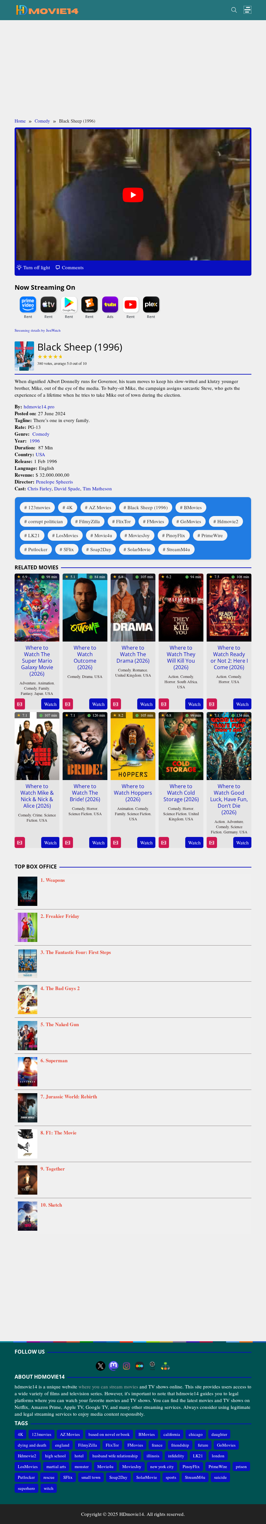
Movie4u (103, 535)
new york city (162, 1466)
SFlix (69, 549)
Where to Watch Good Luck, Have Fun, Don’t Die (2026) (229, 799)
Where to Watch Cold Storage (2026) (181, 793)
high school (55, 1456)
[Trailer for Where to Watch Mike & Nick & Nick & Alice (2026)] (19, 842)
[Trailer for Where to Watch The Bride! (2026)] (67, 842)
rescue (48, 1477)
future (203, 1445)
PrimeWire (212, 535)
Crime (37, 814)
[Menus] (247, 10)
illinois (153, 1456)
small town (91, 1477)
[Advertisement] (133, 68)
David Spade (67, 488)
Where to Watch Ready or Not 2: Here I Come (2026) (229, 657)
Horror (169, 681)
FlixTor (123, 521)
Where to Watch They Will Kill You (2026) (181, 657)
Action (173, 676)
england (62, 1445)
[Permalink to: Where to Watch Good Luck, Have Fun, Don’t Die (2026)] (229, 745)
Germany (230, 831)
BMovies (193, 507)
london (218, 1456)
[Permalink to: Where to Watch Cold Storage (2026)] (181, 745)
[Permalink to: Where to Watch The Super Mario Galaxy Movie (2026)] (37, 606)
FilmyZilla (89, 521)
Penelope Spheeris (54, 481)
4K (69, 507)
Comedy (41, 434)
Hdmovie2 (227, 521)
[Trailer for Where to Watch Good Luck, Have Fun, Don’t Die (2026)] (211, 842)
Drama (87, 676)
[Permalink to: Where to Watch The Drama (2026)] (133, 606)
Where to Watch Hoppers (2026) (133, 793)
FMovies (155, 521)
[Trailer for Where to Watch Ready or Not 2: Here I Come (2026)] (211, 704)
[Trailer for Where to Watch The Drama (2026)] (115, 704)
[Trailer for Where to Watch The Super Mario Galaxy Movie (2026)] (19, 704)
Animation (46, 682)
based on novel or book (109, 1434)
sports (171, 1477)
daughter (219, 1434)
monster (82, 1466)
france (157, 1445)
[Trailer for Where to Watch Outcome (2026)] (67, 704)
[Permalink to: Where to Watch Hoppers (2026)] (133, 745)
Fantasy (26, 693)
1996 (35, 440)
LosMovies (67, 535)
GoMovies (190, 521)
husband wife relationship (115, 1456)
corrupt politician (45, 521)
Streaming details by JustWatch (38, 330)
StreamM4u (178, 549)
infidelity (176, 1456)
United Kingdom (128, 675)
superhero (26, 1488)
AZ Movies (100, 507)
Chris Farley (40, 488)
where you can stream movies (108, 1386)
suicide (220, 1477)
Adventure (27, 682)
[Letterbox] (139, 1366)
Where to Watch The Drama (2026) (133, 654)
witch (49, 1488)
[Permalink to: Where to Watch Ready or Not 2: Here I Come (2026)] (229, 606)
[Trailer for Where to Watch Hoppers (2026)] (115, 842)
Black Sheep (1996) (147, 507)
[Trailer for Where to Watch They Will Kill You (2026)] (163, 704)
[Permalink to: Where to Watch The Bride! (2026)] (85, 745)
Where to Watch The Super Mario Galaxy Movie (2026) (37, 660)
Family (44, 688)
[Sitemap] (165, 1366)
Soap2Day (100, 549)
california (171, 1434)
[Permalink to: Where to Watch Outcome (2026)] (85, 606)
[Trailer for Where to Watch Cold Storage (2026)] (163, 842)
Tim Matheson (97, 488)
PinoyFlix (175, 535)
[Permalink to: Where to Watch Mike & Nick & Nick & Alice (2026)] (37, 745)
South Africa (187, 681)
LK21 (34, 535)
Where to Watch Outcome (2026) (85, 657)
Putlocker (37, 549)
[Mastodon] (113, 1366)
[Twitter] (100, 1366)
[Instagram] (126, 1366)
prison (241, 1466)
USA (40, 454)
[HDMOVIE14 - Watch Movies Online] (47, 9)
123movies (39, 507)
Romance (140, 669)
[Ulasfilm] (152, 1366)
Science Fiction (80, 813)
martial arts (56, 1466)
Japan (38, 693)
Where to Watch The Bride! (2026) (85, 793)
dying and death (32, 1445)
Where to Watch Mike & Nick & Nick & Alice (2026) (37, 796)
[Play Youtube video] (133, 195)
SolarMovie (139, 549)
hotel (79, 1456)
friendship (180, 1445)
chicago (196, 1434)
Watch (50, 704)
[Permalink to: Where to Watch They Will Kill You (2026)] (181, 606)
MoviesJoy (139, 535)
